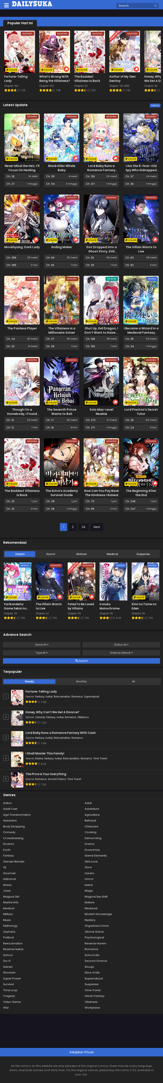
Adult (88, 803)
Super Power (12, 978)
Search (83, 661)
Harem (20, 554)
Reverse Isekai (13, 949)
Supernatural (91, 696)
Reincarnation (62, 696)
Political (8, 937)
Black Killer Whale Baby (61, 168)
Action (7, 803)
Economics (92, 850)
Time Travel (100, 758)
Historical (9, 879)
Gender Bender (14, 862)
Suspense (143, 554)
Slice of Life (92, 973)
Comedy (40, 717)
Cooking (90, 832)
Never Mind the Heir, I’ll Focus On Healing (22, 168)
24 (84, 527)
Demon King (93, 838)
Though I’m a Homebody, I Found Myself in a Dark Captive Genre (22, 415)
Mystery (90, 920)
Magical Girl (11, 897)
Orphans (9, 932)
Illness (7, 885)
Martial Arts (10, 902)
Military (8, 914)
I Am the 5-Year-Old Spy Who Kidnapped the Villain (141, 170)
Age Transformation (17, 815)
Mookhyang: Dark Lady (22, 247)
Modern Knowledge (98, 914)
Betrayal (90, 820)
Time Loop (10, 990)
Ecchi (6, 850)
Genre (40, 644)
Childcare (91, 826)
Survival (8, 984)
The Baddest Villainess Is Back (22, 493)
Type (40, 653)
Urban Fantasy (94, 996)
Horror (50, 554)
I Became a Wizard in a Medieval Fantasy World (141, 332)
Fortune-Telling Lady (41, 692)
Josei (7, 891)
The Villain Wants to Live (141, 249)
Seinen (8, 967)
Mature (81, 554)
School (8, 955)
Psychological (94, 937)
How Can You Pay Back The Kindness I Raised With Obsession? (101, 495)
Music (7, 920)
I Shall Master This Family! (44, 754)
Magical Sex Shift (96, 897)
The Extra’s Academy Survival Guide (61, 493)
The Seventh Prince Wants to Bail (61, 411)
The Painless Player (22, 328)
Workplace (92, 1008)
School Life (92, 955)
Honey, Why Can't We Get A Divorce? (52, 712)
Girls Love (91, 862)
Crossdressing (13, 838)
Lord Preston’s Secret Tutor (141, 411)
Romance (77, 696)
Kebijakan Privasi (82, 1052)
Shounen (9, 973)
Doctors (8, 844)
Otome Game (94, 932)
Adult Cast (10, 809)
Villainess (83, 717)
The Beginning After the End (141, 493)
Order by (120, 653)
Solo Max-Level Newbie (101, 411)
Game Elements (96, 856)
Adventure (92, 809)
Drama (39, 758)
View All (155, 105)
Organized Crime (97, 926)
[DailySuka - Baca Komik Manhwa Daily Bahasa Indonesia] (32, 6)
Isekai (49, 696)
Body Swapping (14, 826)
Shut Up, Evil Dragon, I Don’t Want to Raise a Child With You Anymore (101, 334)
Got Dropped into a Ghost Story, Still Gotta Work (101, 251)
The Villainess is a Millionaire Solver (61, 330)
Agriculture (92, 815)
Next (97, 527)
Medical (112, 554)
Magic (89, 891)
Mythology (10, 926)
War (6, 1008)
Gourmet (9, 873)
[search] (155, 6)
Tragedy (9, 996)
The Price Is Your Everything (45, 774)
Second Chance (57, 779)
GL (4, 867)
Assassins (10, 820)
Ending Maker (61, 247)
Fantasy (39, 696)
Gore (88, 867)
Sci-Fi (7, 961)
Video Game (12, 1002)
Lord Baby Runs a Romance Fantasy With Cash (101, 170)
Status (120, 644)
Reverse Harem (95, 943)
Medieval (91, 908)
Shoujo (89, 967)
